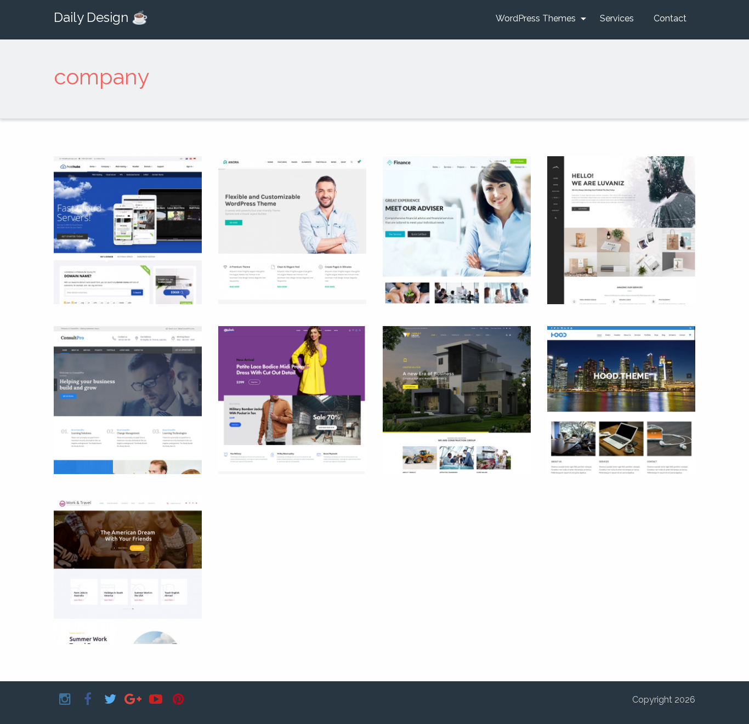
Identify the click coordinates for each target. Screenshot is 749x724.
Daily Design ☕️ (101, 17)
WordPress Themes (536, 18)
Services (617, 18)
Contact (670, 18)
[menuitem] (538, 18)
